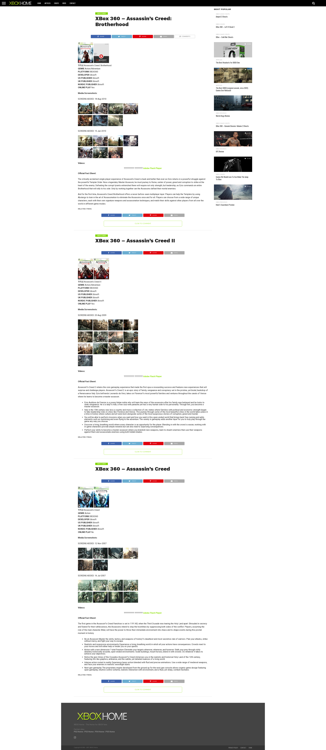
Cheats (56, 3)
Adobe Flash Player (152, 168)
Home (39, 3)
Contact (73, 3)
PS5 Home (110, 732)
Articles (48, 3)
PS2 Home (78, 732)
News (64, 3)
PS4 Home (99, 732)
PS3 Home (89, 732)
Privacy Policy (233, 748)
